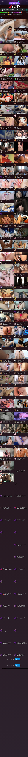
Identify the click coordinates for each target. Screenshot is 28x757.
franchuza (6, 520)
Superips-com (6, 643)
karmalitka (6, 606)
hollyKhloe (6, 508)
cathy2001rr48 (7, 177)
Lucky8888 (6, 557)
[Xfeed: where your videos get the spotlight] (14, 6)
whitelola (6, 594)
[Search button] (23, 9)
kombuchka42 (7, 103)
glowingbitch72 (7, 165)
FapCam (5, 349)
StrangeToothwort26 (8, 496)
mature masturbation (17, 14)
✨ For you (10, 14)
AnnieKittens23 (7, 385)
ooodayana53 (6, 631)
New (5, 14)
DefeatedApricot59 (7, 582)
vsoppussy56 (6, 91)
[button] (26, 10)
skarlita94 (6, 140)
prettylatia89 (6, 655)
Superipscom (6, 422)
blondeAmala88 (7, 398)
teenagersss (20, 214)
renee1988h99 (7, 214)
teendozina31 (6, 459)
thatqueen (6, 324)
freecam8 (6, 116)
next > (18, 659)
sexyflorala (6, 67)
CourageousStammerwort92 (8, 287)
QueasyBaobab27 (7, 42)
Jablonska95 (6, 618)
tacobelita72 (6, 312)
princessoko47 (7, 79)
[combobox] (11, 9)
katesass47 (6, 128)
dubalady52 (6, 263)
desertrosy (6, 373)
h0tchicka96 (6, 483)
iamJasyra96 (6, 54)
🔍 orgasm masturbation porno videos (11, 18)
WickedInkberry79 (7, 569)
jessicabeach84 (7, 336)
